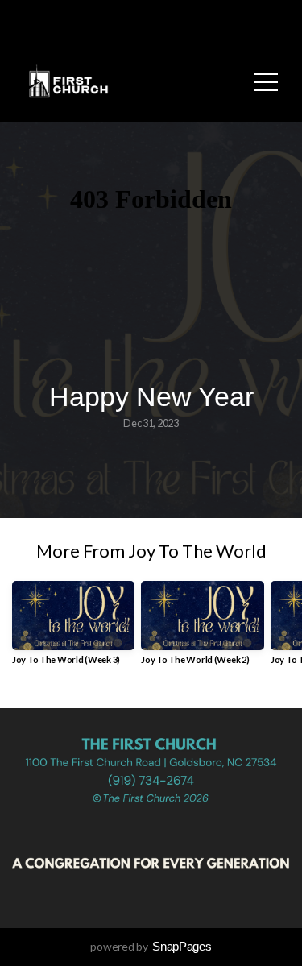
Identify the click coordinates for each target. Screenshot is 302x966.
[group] (73, 629)
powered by (150, 946)
